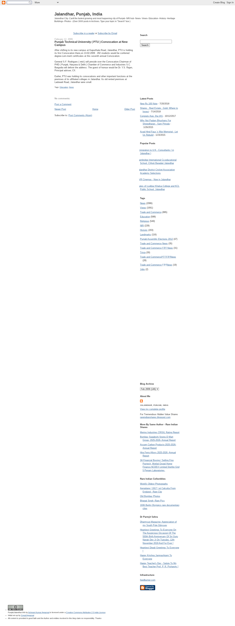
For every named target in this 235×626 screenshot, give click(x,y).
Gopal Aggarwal (27, 615)
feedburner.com (147, 580)
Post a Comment (63, 104)
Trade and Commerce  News (156, 248)
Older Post (129, 109)
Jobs (142, 269)
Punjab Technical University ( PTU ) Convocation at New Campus (91, 43)
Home (95, 109)
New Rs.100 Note (148, 103)
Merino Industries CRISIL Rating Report (159, 432)
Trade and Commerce (151, 212)
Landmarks (145, 234)
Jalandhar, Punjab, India (78, 14)
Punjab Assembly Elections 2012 (156, 239)
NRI (142, 225)
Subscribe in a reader (83, 33)
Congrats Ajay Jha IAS (151, 116)
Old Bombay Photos (150, 496)
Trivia (143, 252)
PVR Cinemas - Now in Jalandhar (154, 179)
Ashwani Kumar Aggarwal (38, 612)
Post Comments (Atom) (80, 115)
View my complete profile (152, 409)
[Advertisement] (95, 123)
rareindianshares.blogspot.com (155, 417)
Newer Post (60, 109)
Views (143, 207)
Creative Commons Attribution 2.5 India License (85, 612)
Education (64, 87)
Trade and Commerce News (158, 257)
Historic (144, 230)
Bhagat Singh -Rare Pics (152, 500)
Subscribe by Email (107, 33)
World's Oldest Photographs (154, 484)
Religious (144, 221)
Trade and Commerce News (154, 243)
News (71, 87)
